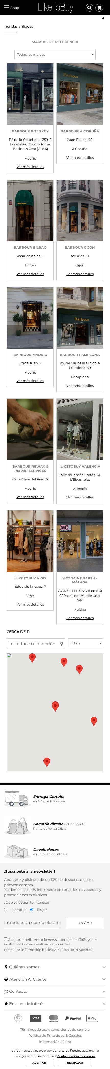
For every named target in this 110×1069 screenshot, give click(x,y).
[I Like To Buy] (55, 7)
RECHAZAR (75, 1062)
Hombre (19, 910)
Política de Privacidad (74, 949)
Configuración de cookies (76, 1056)
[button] (64, 662)
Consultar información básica (28, 949)
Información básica (55, 1041)
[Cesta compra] (99, 8)
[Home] (101, 18)
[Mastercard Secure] (53, 1018)
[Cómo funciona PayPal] (73, 1018)
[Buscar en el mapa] (61, 643)
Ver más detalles (30, 167)
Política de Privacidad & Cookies (55, 1035)
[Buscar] (89, 8)
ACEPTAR (39, 1062)
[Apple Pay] (92, 1018)
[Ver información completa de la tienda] (30, 94)
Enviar (85, 923)
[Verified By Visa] (35, 1018)
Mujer (42, 910)
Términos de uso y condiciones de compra (55, 1029)
